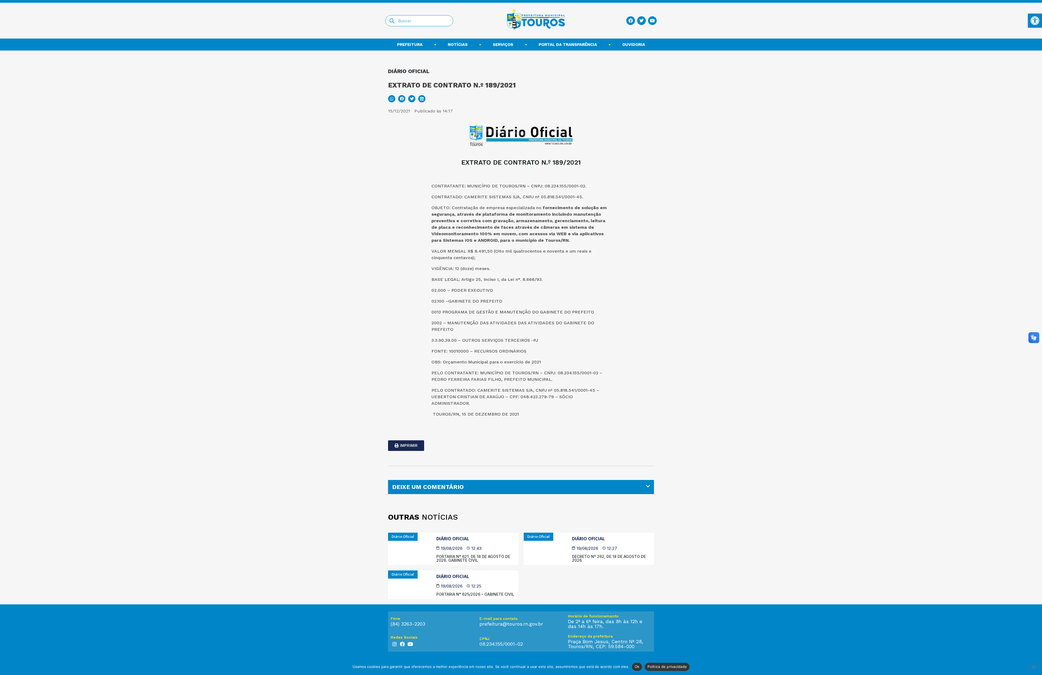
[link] (1035, 21)
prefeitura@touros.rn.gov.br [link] (511, 624)
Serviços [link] (503, 44)
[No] (1033, 666)
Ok (637, 666)
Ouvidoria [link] (633, 44)
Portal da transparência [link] (568, 44)
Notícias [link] (458, 44)
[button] (391, 98)
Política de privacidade (667, 666)
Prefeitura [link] (409, 44)
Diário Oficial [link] (452, 539)
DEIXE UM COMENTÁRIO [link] (428, 487)
